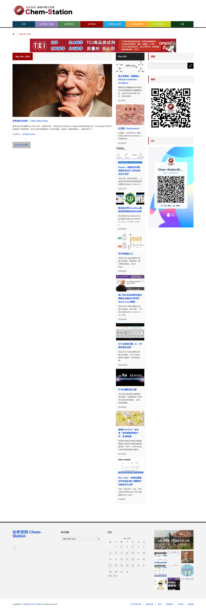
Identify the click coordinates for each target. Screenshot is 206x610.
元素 (182, 24)
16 (121, 559)
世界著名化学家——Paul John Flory (30, 121)
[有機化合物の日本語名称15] (187, 570)
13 (144, 553)
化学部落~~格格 (46, 24)
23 (121, 565)
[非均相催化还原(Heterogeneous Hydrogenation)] (187, 579)
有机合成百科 (137, 24)
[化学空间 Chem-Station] (43, 10)
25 (133, 565)
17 (127, 559)
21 (110, 565)
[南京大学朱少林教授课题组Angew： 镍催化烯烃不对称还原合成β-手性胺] (160, 557)
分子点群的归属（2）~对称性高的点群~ (130, 345)
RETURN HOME (21, 145)
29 (116, 572)
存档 (159, 604)
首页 (24, 24)
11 (133, 553)
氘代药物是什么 (125, 253)
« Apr (110, 576)
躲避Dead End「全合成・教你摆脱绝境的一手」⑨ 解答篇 (128, 433)
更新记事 (149, 604)
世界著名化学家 (114, 24)
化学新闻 (92, 24)
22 (116, 565)
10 (127, 553)
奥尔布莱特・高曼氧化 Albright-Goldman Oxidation (128, 79)
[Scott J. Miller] (187, 557)
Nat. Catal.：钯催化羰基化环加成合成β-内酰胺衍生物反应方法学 (129, 481)
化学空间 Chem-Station (27, 534)
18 (133, 559)
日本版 (180, 604)
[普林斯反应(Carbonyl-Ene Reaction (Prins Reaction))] (174, 552)
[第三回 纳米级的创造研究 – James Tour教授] (174, 584)
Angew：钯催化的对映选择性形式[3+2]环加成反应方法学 (129, 170)
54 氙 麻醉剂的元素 (127, 389)
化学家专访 (69, 24)
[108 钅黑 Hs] (173, 539)
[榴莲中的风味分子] (160, 584)
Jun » (115, 576)
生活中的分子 (159, 24)
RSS (14, 547)
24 (127, 565)
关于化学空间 (135, 604)
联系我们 (169, 604)
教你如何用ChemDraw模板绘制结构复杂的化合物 (130, 209)
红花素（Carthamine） (129, 128)
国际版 (190, 604)
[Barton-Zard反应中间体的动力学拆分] (160, 570)
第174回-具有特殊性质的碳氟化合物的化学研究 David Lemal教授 (130, 298)
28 (110, 572)
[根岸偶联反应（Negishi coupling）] (174, 565)
